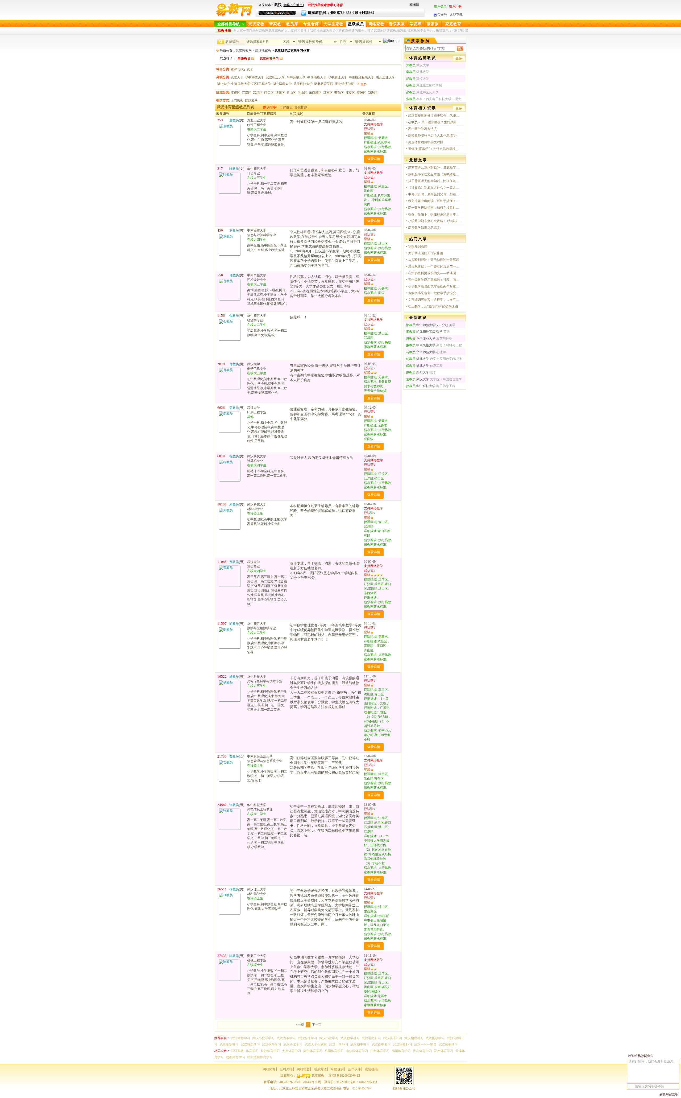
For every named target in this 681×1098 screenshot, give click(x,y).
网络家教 (376, 24)
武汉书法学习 (328, 1038)
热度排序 (300, 107)
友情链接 (371, 1069)
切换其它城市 (293, 5)
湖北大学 (223, 84)
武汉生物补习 (229, 1044)
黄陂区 (361, 92)
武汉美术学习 (292, 1044)
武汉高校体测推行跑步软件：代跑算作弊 (434, 115)
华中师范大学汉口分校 (427, 325)
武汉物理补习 (413, 1038)
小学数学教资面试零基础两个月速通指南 (434, 286)
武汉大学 (237, 77)
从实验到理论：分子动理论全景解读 (433, 260)
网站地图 (303, 1069)
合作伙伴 (354, 1069)
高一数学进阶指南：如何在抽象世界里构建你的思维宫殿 (434, 207)
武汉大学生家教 (316, 1044)
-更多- (459, 58)
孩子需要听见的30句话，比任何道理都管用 (434, 181)
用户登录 (440, 7)
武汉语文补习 (371, 1038)
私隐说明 (337, 1069)
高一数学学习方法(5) (422, 129)
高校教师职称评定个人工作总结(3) (432, 135)
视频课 (414, 5)
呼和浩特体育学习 (260, 1057)
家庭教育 (453, 24)
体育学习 (252, 1051)
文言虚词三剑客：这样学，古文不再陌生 (434, 300)
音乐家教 (397, 24)
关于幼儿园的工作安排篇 (425, 253)
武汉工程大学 (261, 84)
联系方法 (320, 1069)
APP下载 (456, 15)
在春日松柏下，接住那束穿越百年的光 (434, 214)
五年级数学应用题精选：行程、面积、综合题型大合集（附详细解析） (434, 280)
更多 (363, 84)
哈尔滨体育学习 (357, 1051)
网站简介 (269, 1069)
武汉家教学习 (448, 1044)
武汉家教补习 (402, 1044)
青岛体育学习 (422, 1051)
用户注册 (455, 7)
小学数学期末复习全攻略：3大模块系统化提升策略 (434, 221)
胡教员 (413, 122)
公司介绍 (286, 1069)
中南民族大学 (240, 84)
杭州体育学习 (334, 1051)
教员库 (292, 24)
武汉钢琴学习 (271, 1044)
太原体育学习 (291, 1051)
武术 (250, 69)
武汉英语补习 (392, 1038)
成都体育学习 (235, 1057)
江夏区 (350, 92)
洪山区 (302, 92)
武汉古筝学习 (286, 1038)
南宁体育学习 (312, 1051)
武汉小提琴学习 (263, 1038)
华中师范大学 (296, 77)
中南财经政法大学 (361, 77)
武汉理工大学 (275, 77)
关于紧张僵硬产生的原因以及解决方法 (441, 122)
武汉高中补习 (381, 1044)
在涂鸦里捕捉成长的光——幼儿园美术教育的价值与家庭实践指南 (434, 273)
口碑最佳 (286, 107)
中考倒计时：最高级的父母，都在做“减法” (434, 194)
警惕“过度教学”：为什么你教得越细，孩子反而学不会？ (434, 149)
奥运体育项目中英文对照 (425, 142)
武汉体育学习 (240, 1038)
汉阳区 (280, 92)
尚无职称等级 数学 (424, 332)
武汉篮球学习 (307, 1038)
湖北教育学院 (323, 84)
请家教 (275, 24)
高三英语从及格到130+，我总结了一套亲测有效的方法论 (434, 168)
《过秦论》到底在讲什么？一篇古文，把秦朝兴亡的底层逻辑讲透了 (434, 188)
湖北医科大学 (282, 84)
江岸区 (235, 92)
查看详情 (373, 159)
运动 (242, 69)
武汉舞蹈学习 (250, 1044)
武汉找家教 (263, 50)
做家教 (433, 24)
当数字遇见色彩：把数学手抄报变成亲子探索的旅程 (434, 293)
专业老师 (311, 24)
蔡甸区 (339, 92)
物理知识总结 (417, 246)
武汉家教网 (244, 50)
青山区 (291, 92)
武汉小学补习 (338, 1044)
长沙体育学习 (270, 1051)
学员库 (416, 24)
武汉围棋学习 (435, 1038)
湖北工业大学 (385, 77)
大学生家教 (333, 24)
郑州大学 (417, 372)
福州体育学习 (401, 1051)
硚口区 (269, 92)
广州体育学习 (379, 1051)
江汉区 (246, 92)
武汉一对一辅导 (425, 1044)
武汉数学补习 (350, 1038)
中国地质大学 (316, 77)
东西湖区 (315, 92)
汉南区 (328, 92)
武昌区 (258, 92)
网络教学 (251, 100)
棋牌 (234, 69)
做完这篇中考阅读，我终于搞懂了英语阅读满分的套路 (434, 201)
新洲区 (372, 92)
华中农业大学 (337, 77)
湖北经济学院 (344, 84)
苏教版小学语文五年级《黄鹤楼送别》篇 (434, 174)
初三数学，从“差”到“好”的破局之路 (433, 306)
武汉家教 (256, 24)
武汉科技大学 (303, 84)
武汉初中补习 (359, 1044)
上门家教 (237, 100)
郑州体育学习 (443, 1051)
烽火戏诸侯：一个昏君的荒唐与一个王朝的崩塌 (434, 266)
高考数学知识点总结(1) (424, 227)
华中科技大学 (254, 77)
